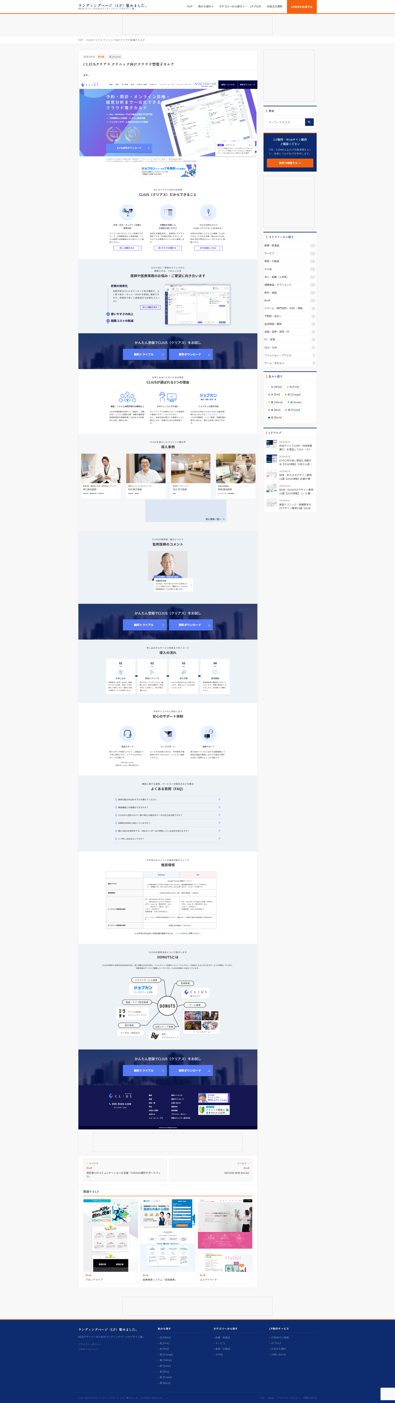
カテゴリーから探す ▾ (231, 6)
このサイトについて (88, 1349)
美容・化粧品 (222, 1348)
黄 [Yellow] (277, 402)
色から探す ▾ (205, 6)
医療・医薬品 (222, 1337)
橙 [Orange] (294, 394)
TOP (190, 6)
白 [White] (276, 386)
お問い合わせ (278, 1354)
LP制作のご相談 (280, 1337)
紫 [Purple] (115, 56)
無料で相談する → (290, 163)
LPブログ (255, 6)
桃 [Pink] (294, 386)
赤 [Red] (275, 394)
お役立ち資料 (274, 6)
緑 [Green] (295, 402)
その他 (219, 1354)
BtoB (101, 56)
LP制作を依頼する (302, 6)
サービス (220, 1343)
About (271, 1397)
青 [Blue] (275, 409)
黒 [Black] (276, 417)
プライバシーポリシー (89, 1344)
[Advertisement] (197, 25)
